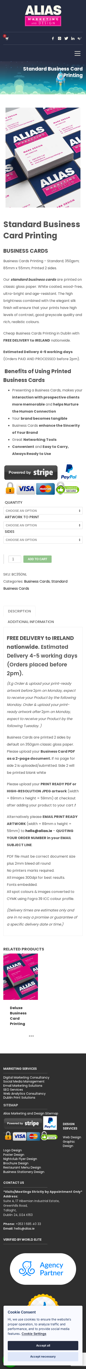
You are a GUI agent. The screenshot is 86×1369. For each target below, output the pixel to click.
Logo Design (12, 1150)
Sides (9, 531)
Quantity (13, 502)
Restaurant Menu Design (22, 1167)
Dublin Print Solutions (19, 1097)
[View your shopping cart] (6, 38)
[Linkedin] (72, 38)
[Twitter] (66, 38)
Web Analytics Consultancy (24, 1093)
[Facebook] (53, 38)
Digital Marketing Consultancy (26, 1077)
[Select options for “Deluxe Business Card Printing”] (31, 1036)
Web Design (72, 1137)
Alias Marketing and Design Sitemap (30, 1113)
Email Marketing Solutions (22, 1085)
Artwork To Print (22, 517)
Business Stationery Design (23, 1172)
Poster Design (13, 1154)
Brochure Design (15, 1163)
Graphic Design (69, 1143)
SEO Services (13, 1089)
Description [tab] (19, 611)
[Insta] (59, 38)
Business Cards (37, 581)
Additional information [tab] (31, 621)
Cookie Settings (34, 1333)
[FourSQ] (79, 38)
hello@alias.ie (24, 1228)
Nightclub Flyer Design (20, 1159)
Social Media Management (24, 1081)
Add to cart (37, 559)
